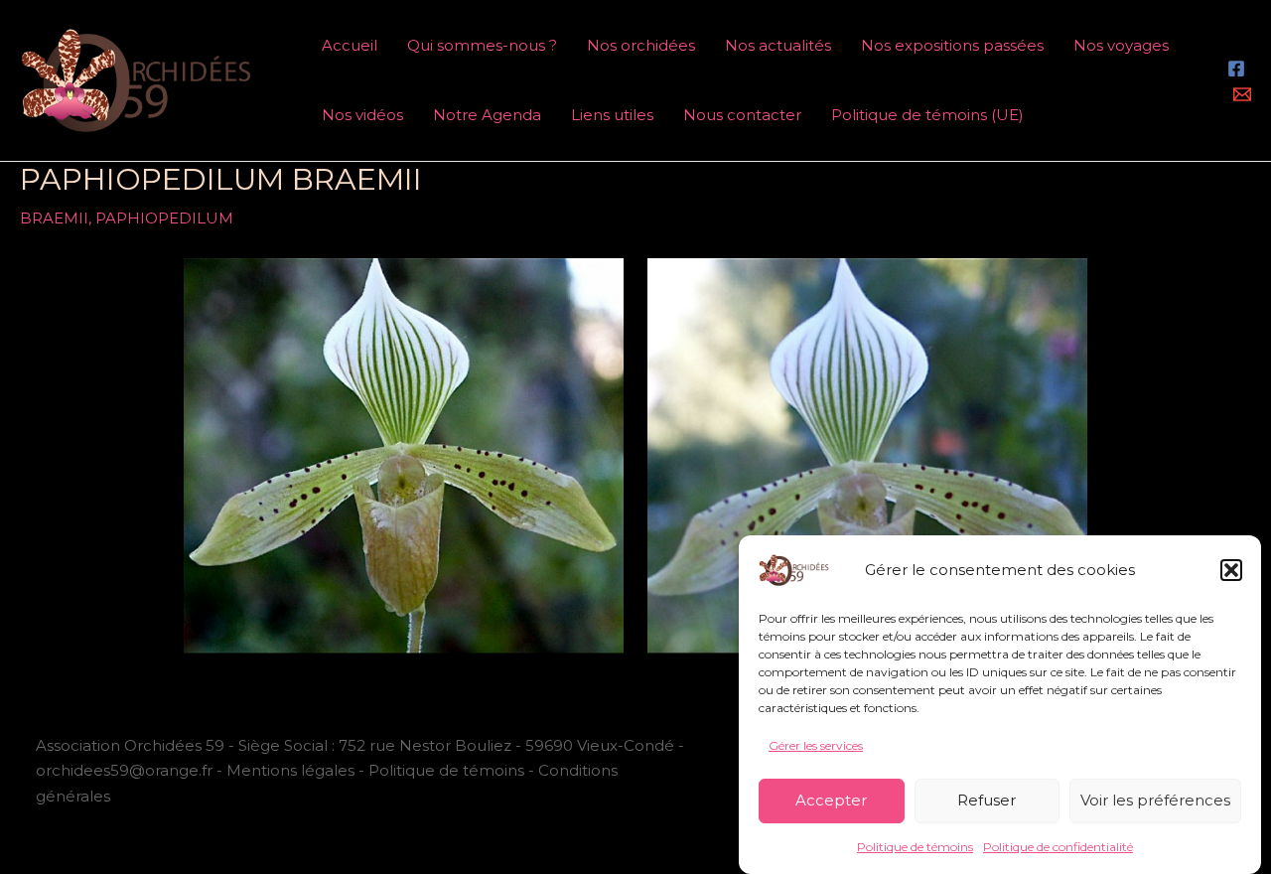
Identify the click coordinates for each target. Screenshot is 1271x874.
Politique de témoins (915, 846)
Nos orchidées (641, 45)
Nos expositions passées (952, 45)
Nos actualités (778, 45)
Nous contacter (742, 114)
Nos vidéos (362, 114)
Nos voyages (1121, 45)
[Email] (1242, 94)
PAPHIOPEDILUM (164, 218)
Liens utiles (612, 114)
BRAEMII (54, 218)
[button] (1231, 570)
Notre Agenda (487, 114)
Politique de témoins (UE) (927, 114)
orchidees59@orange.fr (126, 770)
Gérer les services (816, 745)
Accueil (349, 45)
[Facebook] (1236, 68)
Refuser (986, 800)
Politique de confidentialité (1058, 846)
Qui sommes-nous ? (482, 45)
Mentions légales (290, 770)
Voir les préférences (1155, 800)
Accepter (831, 800)
